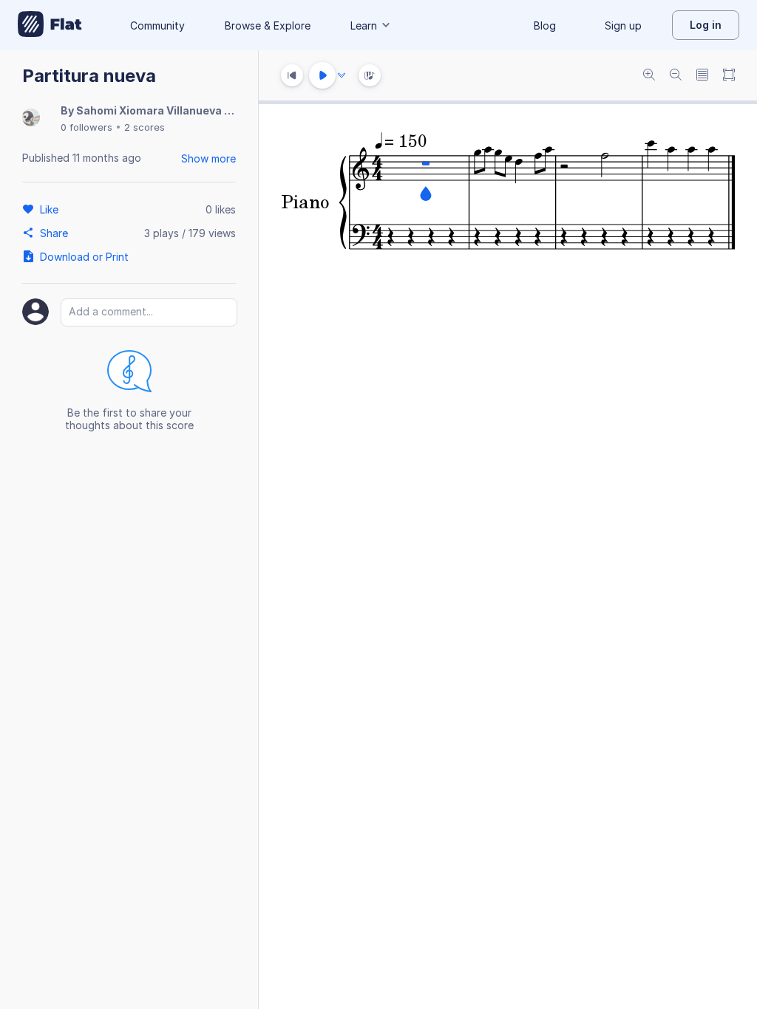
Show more (208, 158)
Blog (545, 25)
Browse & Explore (267, 25)
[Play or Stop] (322, 75)
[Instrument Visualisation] (370, 75)
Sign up (623, 25)
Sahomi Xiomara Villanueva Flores (166, 110)
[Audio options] (341, 75)
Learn (363, 25)
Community (157, 25)
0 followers (86, 127)
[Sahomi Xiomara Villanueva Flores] (31, 119)
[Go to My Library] (50, 25)
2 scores (144, 127)
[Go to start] (292, 75)
